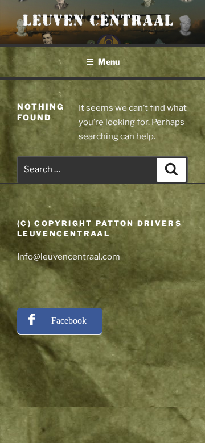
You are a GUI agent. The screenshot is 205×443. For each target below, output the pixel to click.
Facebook (69, 320)
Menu (109, 61)
